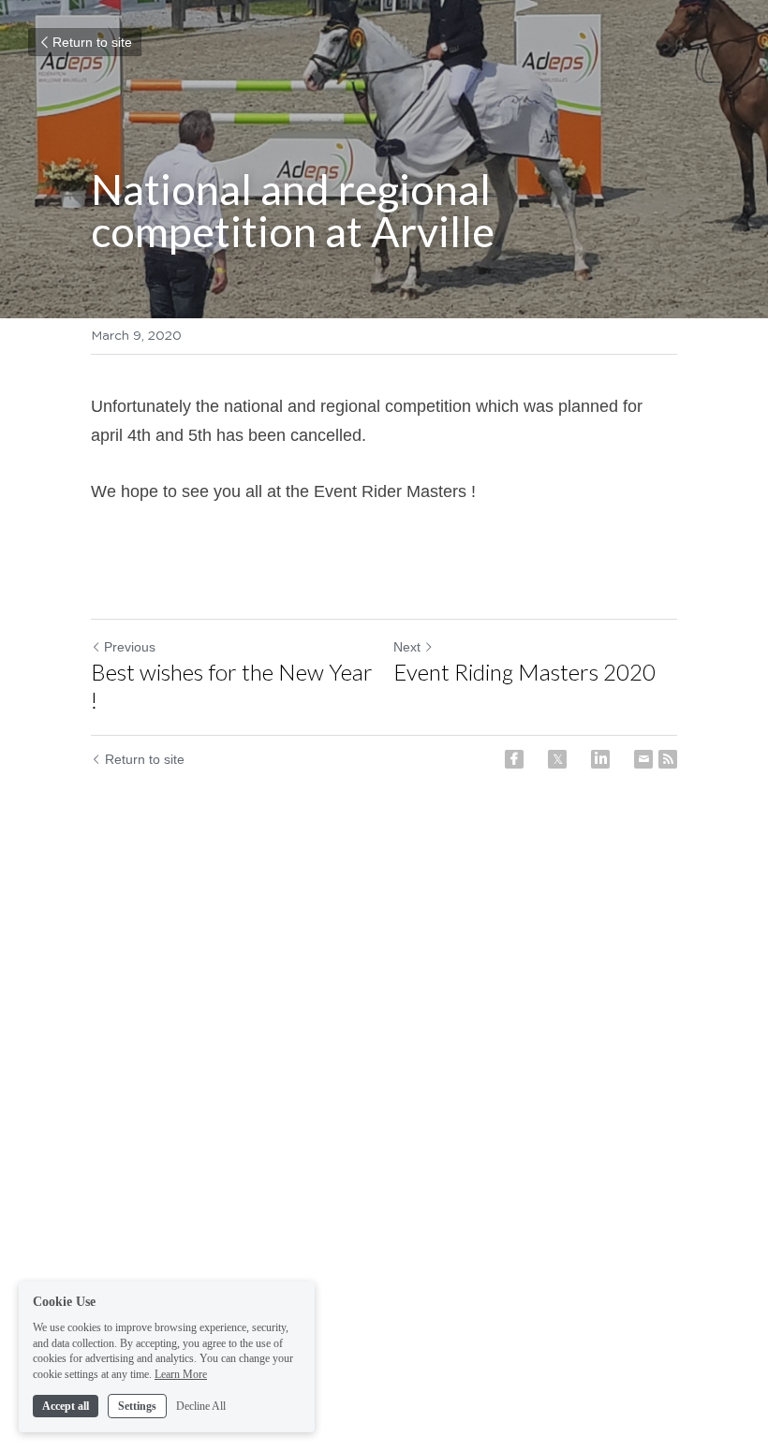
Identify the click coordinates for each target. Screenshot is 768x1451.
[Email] (643, 759)
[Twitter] (557, 759)
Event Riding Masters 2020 (524, 671)
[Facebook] (514, 759)
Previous (129, 646)
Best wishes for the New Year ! (232, 685)
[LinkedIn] (600, 759)
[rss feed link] (667, 759)
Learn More (181, 1374)
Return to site (92, 42)
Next (407, 646)
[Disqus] (384, 1104)
